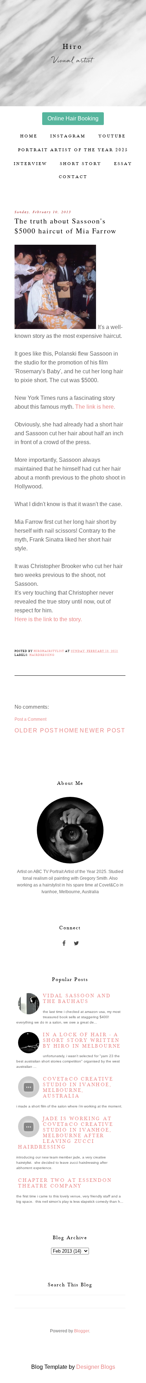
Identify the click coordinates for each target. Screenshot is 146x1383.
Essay (123, 163)
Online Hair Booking (73, 118)
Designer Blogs (95, 1367)
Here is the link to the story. (48, 619)
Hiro (73, 46)
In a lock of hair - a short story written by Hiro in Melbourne (82, 1040)
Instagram (68, 136)
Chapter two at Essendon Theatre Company (65, 1183)
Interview (30, 163)
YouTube (112, 136)
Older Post (36, 730)
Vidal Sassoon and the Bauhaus (77, 998)
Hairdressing (42, 655)
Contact (73, 177)
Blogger (81, 1330)
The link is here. (95, 407)
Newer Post (102, 730)
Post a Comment (30, 719)
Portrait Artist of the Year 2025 (73, 150)
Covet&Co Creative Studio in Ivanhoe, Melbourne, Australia (78, 1087)
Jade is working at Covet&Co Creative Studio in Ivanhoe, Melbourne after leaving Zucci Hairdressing (65, 1133)
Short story (80, 163)
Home (29, 136)
